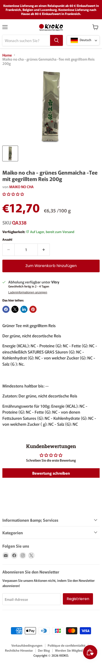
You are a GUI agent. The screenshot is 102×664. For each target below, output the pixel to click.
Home (7, 55)
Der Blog (44, 650)
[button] (13, 193)
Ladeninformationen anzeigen (27, 292)
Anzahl (7, 239)
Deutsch (85, 40)
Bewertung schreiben (51, 473)
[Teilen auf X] (15, 309)
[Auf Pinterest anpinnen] (33, 309)
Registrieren (78, 599)
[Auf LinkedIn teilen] (24, 309)
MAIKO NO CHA (21, 186)
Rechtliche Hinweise (19, 650)
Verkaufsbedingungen (26, 645)
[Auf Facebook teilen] (5, 309)
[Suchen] (56, 40)
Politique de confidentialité (66, 645)
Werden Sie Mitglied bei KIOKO (76, 650)
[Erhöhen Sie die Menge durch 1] (44, 250)
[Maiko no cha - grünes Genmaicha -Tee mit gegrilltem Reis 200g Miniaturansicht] (10, 153)
